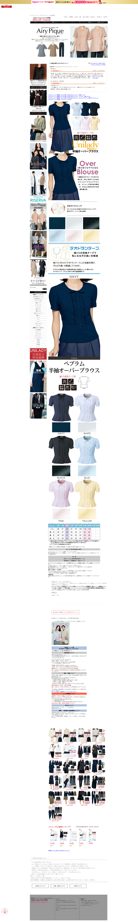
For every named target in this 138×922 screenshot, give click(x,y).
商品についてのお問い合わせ (60, 618)
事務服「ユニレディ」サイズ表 (64, 99)
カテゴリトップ (52, 94)
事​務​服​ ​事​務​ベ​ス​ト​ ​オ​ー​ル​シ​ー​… (63, 840)
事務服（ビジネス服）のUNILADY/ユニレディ (59, 850)
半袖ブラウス (87, 96)
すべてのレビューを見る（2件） (97, 63)
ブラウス (81, 96)
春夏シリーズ (82, 94)
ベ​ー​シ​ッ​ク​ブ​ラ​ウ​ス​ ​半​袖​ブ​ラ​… (82, 840)
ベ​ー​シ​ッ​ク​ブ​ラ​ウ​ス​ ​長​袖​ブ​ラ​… (53, 840)
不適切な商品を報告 (74, 618)
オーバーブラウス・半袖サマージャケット (89, 97)
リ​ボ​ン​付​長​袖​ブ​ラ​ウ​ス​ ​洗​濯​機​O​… (92, 840)
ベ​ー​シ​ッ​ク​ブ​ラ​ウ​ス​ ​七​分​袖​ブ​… (73, 840)
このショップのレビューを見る (98, 64)
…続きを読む (95, 77)
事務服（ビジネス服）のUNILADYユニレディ (67, 94)
